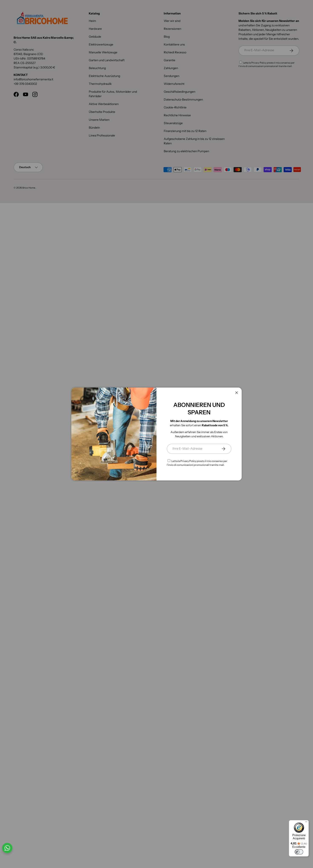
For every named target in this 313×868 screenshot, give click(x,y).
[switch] (299, 851)
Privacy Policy (188, 461)
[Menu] (306, 822)
